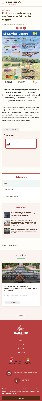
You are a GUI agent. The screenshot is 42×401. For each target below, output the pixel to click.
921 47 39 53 (25, 380)
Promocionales (11, 196)
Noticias (5, 24)
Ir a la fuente (11, 129)
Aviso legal (21, 352)
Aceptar (21, 398)
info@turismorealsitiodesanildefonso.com (25, 372)
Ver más (14, 393)
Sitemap (21, 348)
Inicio (21, 341)
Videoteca (8, 190)
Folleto (21, 345)
